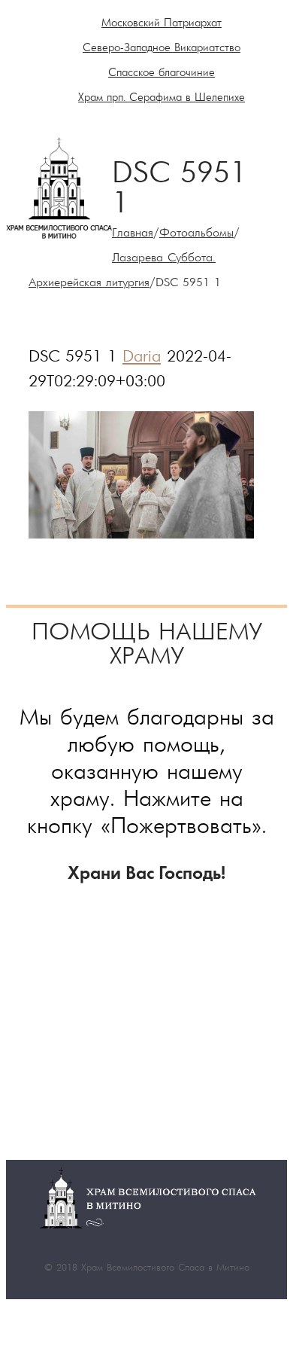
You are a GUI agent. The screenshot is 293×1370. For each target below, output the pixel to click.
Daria (141, 357)
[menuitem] (161, 23)
